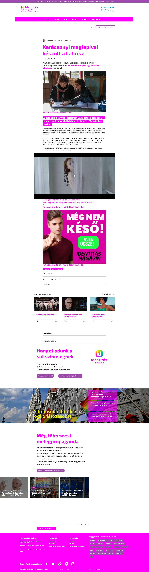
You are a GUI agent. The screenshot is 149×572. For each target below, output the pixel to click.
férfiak (110, 540)
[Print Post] (60, 279)
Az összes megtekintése (108, 294)
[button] (91, 27)
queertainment (119, 550)
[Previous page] (63, 524)
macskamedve (102, 553)
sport (91, 556)
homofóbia (108, 543)
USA (107, 550)
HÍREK (44, 273)
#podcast (54, 1)
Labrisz (59, 269)
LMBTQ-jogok (118, 540)
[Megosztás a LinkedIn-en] (52, 279)
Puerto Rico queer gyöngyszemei (98, 315)
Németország (119, 553)
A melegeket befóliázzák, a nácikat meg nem (73, 315)
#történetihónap (77, 1)
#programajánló (40, 1)
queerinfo (46, 269)
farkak (92, 547)
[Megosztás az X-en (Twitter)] (47, 279)
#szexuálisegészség (88, 1)
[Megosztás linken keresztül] (56, 279)
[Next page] (85, 524)
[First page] (60, 524)
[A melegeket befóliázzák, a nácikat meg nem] (74, 304)
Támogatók (53, 538)
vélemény (116, 547)
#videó (60, 1)
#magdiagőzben (100, 1)
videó (112, 550)
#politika (47, 1)
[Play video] (74, 176)
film (53, 269)
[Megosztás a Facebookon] (43, 279)
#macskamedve (110, 1)
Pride (91, 550)
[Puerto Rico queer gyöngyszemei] (102, 304)
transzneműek (99, 550)
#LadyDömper (67, 1)
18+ (97, 547)
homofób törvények (119, 543)
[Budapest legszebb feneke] (46, 304)
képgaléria (92, 553)
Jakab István (100, 543)
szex (102, 547)
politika (92, 543)
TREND (50, 273)
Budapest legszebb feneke (45, 314)
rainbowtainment (102, 540)
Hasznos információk (28, 538)
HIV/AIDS (111, 553)
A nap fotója (124, 547)
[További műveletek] (105, 41)
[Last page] (89, 524)
